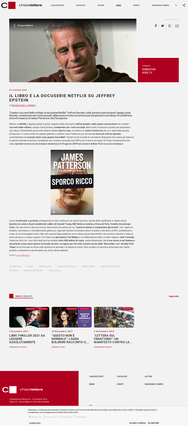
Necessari (37, 417)
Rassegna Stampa (154, 384)
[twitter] (162, 25)
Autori (101, 5)
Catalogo (80, 5)
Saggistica (84, 308)
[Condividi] (183, 5)
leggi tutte (174, 296)
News (118, 5)
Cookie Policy (34, 423)
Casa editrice (57, 5)
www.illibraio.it (23, 255)
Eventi (136, 5)
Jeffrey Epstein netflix (66, 266)
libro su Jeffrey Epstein (110, 266)
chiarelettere (15, 266)
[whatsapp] (169, 25)
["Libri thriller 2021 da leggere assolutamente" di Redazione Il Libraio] (29, 317)
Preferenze (51, 417)
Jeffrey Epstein (45, 266)
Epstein (30, 266)
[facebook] (157, 25)
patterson (13, 270)
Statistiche (67, 417)
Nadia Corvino (59, 347)
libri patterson (88, 266)
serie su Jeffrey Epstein (33, 270)
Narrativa (149, 69)
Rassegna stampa (160, 5)
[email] (176, 25)
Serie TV (147, 72)
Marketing (82, 417)
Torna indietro (25, 25)
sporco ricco (55, 270)
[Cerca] (176, 5)
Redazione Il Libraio (24, 105)
